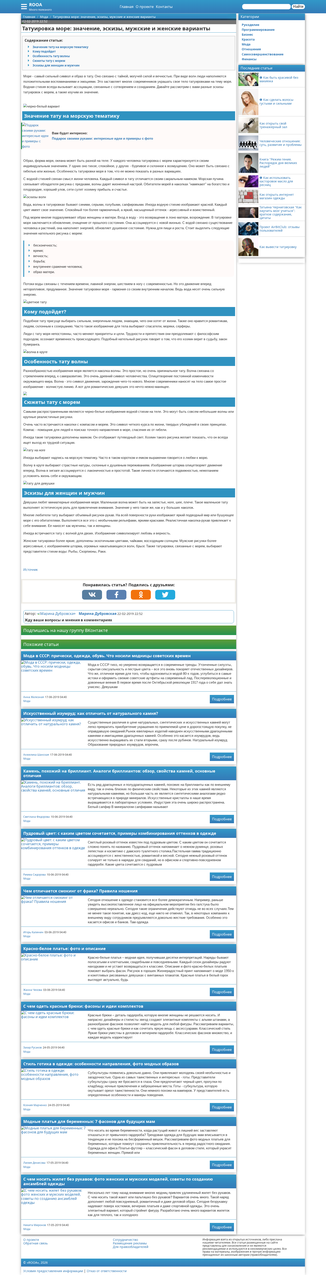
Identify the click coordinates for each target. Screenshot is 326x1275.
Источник (30, 569)
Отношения (251, 49)
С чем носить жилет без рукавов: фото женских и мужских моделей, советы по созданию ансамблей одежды (118, 1181)
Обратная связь (35, 1243)
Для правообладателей (130, 1247)
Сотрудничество (125, 1240)
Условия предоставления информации (53, 1271)
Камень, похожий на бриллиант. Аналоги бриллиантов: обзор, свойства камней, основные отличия (119, 773)
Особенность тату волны (51, 56)
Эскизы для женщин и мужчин (56, 65)
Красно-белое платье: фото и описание (64, 948)
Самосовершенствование (262, 54)
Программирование (258, 29)
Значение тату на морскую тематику (60, 47)
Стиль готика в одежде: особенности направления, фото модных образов (101, 1063)
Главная (127, 6)
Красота (248, 39)
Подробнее (222, 699)
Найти (298, 6)
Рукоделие (250, 25)
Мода (26, 701)
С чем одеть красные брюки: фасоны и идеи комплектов (83, 1006)
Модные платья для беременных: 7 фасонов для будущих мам (89, 1121)
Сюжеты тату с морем (49, 61)
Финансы (249, 59)
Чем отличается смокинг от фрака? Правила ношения (80, 891)
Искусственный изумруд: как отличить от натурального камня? (90, 713)
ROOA (35, 5)
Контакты (164, 6)
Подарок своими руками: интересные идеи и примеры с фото (102, 138)
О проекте (145, 6)
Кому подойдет (44, 51)
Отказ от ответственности (107, 1271)
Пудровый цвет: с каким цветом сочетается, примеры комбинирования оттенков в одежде (119, 833)
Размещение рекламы (130, 1243)
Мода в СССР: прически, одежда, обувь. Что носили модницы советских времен (107, 655)
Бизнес (247, 34)
